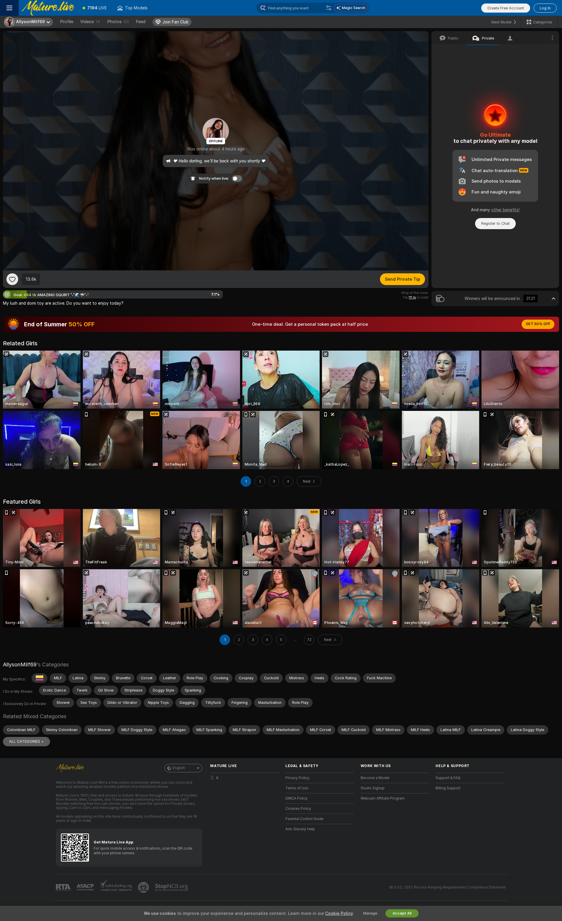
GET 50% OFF (538, 324)
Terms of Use (296, 788)
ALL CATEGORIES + (26, 741)
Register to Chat (495, 223)
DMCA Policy (296, 798)
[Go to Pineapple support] (144, 887)
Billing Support (448, 788)
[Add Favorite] (12, 279)
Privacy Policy (297, 778)
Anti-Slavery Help (300, 829)
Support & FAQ (448, 778)
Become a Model (375, 778)
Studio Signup (373, 788)
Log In (545, 8)
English (179, 768)
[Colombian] (39, 678)
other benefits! (505, 209)
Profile (66, 21)
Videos (90, 21)
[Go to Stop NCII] (172, 887)
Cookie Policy (339, 913)
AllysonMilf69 (20, 664)
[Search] (329, 8)
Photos (118, 21)
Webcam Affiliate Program (383, 798)
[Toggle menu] (9, 8)
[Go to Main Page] (48, 8)
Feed (140, 21)
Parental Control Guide (304, 819)
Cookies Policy (298, 809)
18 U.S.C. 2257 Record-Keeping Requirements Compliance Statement (447, 887)
